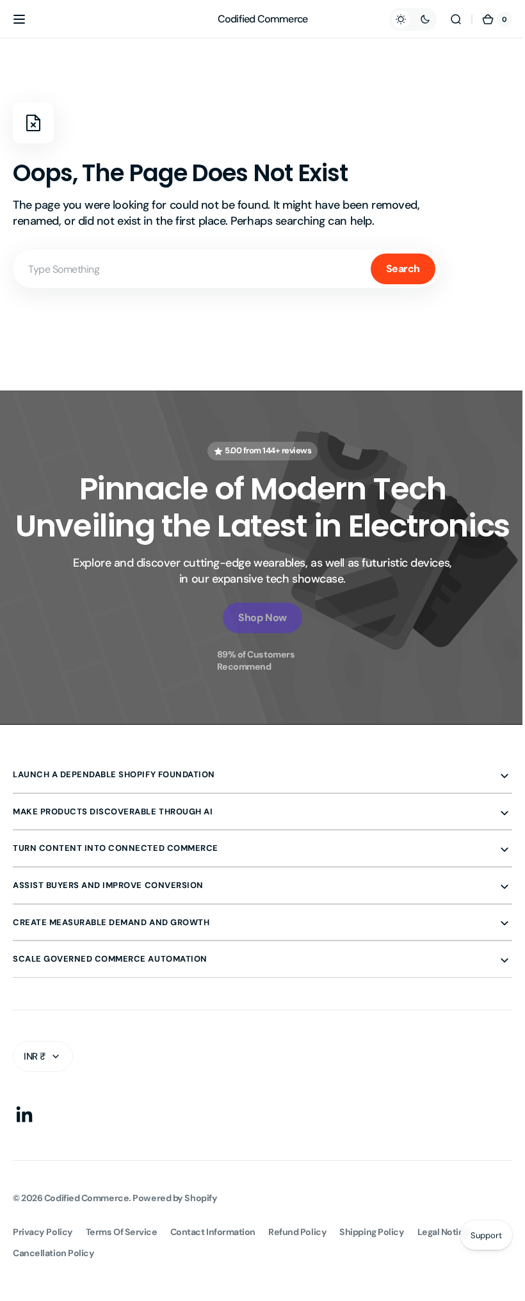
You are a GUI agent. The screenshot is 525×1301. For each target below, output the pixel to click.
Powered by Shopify (175, 1235)
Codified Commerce (86, 1235)
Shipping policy (371, 1269)
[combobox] (226, 269)
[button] (19, 19)
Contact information (212, 1269)
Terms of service (122, 1269)
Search (403, 268)
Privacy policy (43, 1269)
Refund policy (297, 1269)
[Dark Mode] (403, 19)
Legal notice (443, 1269)
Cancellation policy (53, 1290)
